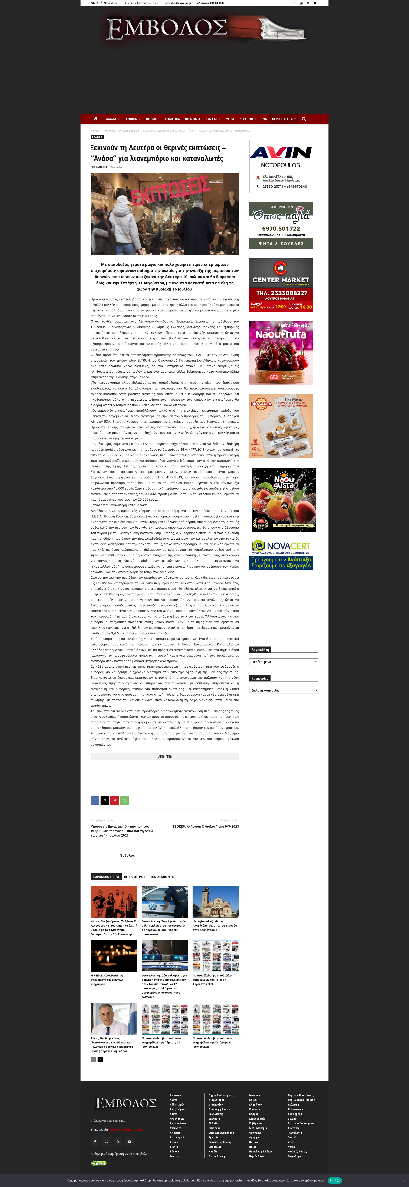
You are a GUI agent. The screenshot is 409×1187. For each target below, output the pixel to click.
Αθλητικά (172, 119)
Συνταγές (213, 119)
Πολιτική (293, 1104)
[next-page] (100, 1059)
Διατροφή (247, 119)
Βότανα (174, 1151)
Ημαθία (213, 1151)
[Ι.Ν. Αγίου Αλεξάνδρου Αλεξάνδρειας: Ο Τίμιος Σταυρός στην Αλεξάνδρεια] (216, 902)
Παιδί (252, 1147)
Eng (264, 119)
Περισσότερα (282, 119)
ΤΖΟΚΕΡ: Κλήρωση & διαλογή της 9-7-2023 (205, 826)
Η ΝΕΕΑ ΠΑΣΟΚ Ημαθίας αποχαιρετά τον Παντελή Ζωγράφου (107, 980)
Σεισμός (293, 1118)
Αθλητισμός (177, 1104)
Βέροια (174, 1142)
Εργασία (214, 1137)
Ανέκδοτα (175, 1128)
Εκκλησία (214, 1118)
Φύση (291, 1147)
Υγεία (230, 119)
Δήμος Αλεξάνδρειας (221, 1095)
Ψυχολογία (295, 1156)
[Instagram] (301, 3)
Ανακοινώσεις (178, 1123)
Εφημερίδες (216, 1147)
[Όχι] (404, 1180)
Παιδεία (254, 1142)
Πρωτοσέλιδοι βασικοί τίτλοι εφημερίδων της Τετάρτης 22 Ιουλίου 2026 (213, 1042)
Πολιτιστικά (295, 1109)
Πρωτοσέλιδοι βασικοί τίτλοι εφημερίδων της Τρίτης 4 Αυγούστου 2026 (213, 980)
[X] (308, 3)
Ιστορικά (254, 1095)
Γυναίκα (174, 1156)
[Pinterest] (114, 800)
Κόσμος (152, 119)
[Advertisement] (204, 82)
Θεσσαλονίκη (217, 1156)
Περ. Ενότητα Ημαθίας (301, 1100)
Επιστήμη (214, 1128)
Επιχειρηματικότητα (221, 1133)
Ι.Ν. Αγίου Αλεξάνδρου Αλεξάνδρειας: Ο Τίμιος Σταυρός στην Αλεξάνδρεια (215, 925)
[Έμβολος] (204, 28)
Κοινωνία (192, 119)
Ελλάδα (110, 119)
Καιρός (253, 1100)
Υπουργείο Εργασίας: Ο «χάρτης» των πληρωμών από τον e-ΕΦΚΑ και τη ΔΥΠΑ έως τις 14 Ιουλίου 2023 (122, 831)
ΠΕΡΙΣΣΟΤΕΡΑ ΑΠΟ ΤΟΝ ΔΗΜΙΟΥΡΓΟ (149, 877)
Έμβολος (101, 166)
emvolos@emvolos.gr (178, 2)
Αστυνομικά (177, 1137)
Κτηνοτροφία (257, 1118)
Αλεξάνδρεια (178, 1109)
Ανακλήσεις (177, 1118)
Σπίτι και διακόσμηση (301, 1123)
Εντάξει (335, 1180)
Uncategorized (129, 130)
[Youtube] (315, 3)
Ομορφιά (254, 1137)
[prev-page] (93, 1059)
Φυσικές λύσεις (297, 1151)
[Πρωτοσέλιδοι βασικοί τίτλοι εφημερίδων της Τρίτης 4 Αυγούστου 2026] (216, 956)
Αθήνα (173, 1100)
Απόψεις (175, 1133)
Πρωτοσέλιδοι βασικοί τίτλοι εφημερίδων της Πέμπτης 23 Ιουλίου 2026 (162, 1042)
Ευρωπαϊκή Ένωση (220, 1142)
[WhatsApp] (124, 800)
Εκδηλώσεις (216, 1114)
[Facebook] (294, 3)
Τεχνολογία (295, 1133)
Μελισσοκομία (258, 1128)
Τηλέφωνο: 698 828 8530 (209, 2)
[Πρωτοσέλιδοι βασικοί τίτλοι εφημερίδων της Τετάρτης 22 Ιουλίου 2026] (216, 1019)
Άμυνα (173, 1114)
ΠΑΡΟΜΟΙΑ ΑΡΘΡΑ (106, 877)
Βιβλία (174, 1147)
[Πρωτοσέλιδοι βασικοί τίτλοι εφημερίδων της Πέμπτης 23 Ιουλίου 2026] (165, 1019)
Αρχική (95, 130)
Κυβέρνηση (255, 1123)
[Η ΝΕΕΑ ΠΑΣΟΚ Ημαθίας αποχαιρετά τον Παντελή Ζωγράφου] (114, 956)
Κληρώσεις (255, 1104)
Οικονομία (255, 1133)
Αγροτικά (175, 1095)
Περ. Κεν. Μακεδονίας (301, 1095)
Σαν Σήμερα (295, 1114)
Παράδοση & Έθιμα (260, 1151)
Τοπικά (131, 119)
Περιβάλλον (256, 1156)
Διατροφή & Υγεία (219, 1109)
